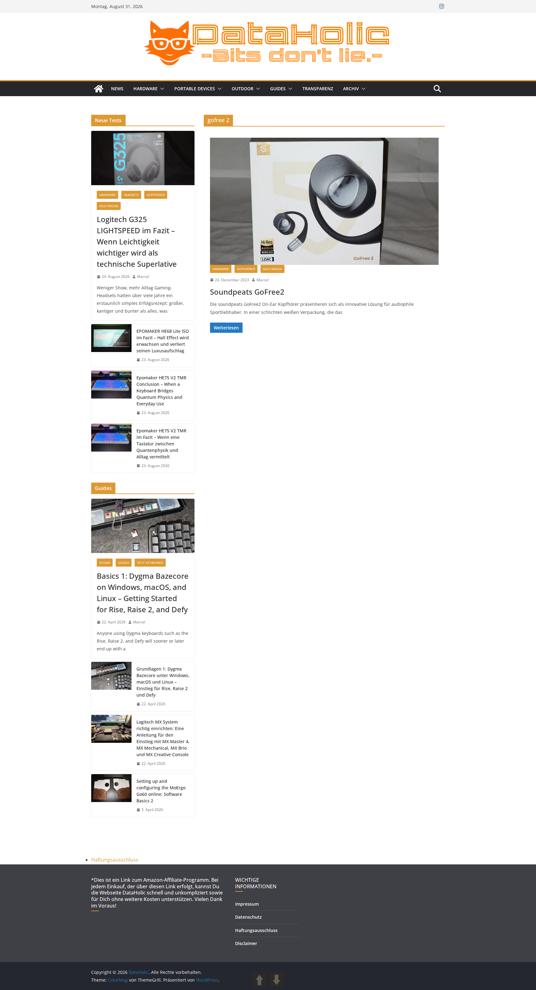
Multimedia (272, 269)
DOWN (277, 980)
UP (259, 980)
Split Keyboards (150, 562)
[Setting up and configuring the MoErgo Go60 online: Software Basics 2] (111, 795)
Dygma (104, 562)
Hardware (145, 88)
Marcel (263, 280)
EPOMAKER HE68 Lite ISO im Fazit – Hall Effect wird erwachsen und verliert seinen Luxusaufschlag (162, 341)
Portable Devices (194, 88)
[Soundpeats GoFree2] (324, 201)
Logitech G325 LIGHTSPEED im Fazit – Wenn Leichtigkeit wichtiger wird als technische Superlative (137, 241)
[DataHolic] (98, 88)
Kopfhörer (246, 269)
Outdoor (242, 88)
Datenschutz (248, 917)
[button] (161, 88)
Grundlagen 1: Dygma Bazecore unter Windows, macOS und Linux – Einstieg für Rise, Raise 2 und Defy (163, 682)
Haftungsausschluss (114, 859)
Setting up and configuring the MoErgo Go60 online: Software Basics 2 (160, 791)
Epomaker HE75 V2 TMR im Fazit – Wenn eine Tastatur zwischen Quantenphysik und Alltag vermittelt (161, 444)
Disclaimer (246, 943)
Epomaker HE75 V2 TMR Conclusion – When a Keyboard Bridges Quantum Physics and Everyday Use (161, 391)
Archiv (351, 88)
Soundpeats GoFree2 (248, 292)
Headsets (131, 195)
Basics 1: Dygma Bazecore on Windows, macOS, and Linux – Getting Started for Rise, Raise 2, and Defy (143, 592)
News (117, 88)
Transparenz (317, 88)
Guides (278, 88)
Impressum (247, 904)
